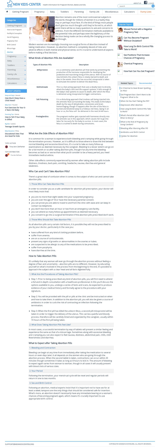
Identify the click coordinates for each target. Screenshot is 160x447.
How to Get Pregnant (14, 30)
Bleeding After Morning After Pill (134, 128)
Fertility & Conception (14, 33)
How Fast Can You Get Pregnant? (139, 71)
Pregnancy (39, 11)
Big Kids (7, 124)
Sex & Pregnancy (13, 37)
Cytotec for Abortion (129, 136)
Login (151, 3)
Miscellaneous (111, 11)
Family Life (94, 11)
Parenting (79, 11)
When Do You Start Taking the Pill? (135, 101)
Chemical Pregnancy (133, 63)
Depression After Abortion (132, 105)
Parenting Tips (9, 114)
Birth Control (11, 45)
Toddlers (64, 11)
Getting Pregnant (20, 11)
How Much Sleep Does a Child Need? (15, 99)
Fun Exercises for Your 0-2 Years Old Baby (15, 108)
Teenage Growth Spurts (15, 126)
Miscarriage (11, 48)
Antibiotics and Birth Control (133, 132)
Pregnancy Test (12, 41)
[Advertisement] (71, 418)
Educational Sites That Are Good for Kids (14, 134)
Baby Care (8, 105)
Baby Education (9, 131)
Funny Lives (145, 11)
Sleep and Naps (9, 95)
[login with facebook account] (146, 2)
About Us (137, 3)
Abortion (10, 52)
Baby (52, 11)
